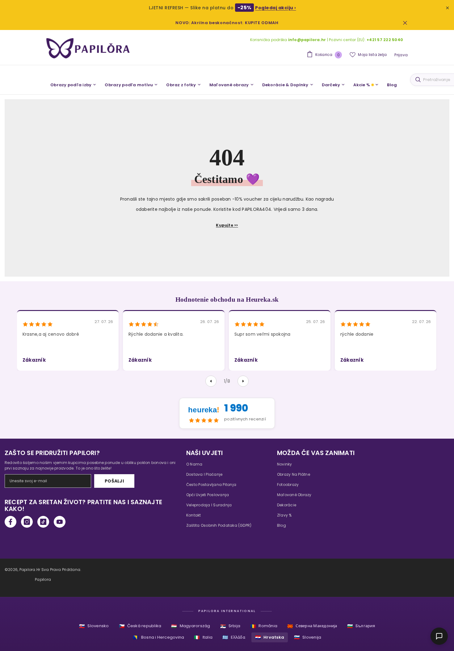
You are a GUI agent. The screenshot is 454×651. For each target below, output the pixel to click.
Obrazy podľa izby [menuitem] (70, 85)
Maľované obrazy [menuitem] (229, 85)
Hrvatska (269, 637)
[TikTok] (43, 522)
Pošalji (114, 481)
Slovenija (307, 637)
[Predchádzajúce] (210, 381)
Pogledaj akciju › (275, 8)
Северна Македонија (312, 626)
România (263, 626)
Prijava (401, 54)
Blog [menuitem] (392, 85)
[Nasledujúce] (243, 381)
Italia (203, 637)
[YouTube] (59, 522)
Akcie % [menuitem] (361, 85)
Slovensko (94, 626)
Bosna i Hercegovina (158, 637)
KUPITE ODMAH (262, 23)
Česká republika (140, 626)
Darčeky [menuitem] (331, 85)
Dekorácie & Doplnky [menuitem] (285, 85)
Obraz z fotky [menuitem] (181, 85)
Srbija (230, 626)
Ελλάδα (233, 637)
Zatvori (405, 22)
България (361, 626)
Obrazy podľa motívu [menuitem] (129, 85)
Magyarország (190, 626)
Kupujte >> (227, 225)
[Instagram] (27, 522)
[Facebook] (10, 522)
